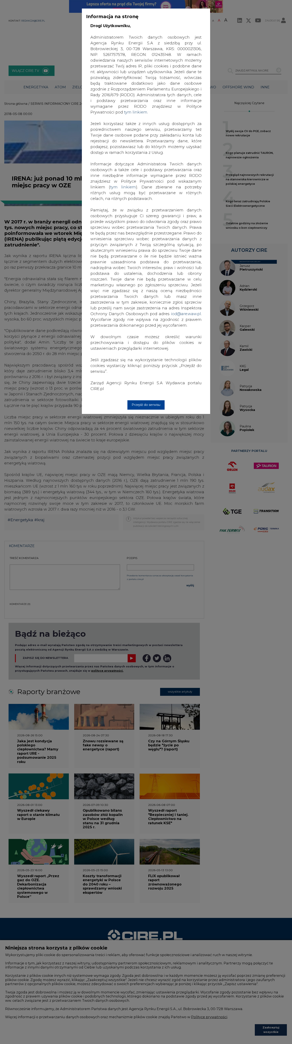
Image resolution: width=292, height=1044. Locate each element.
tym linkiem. (136, 112)
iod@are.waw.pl (186, 314)
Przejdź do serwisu (146, 405)
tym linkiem (123, 187)
